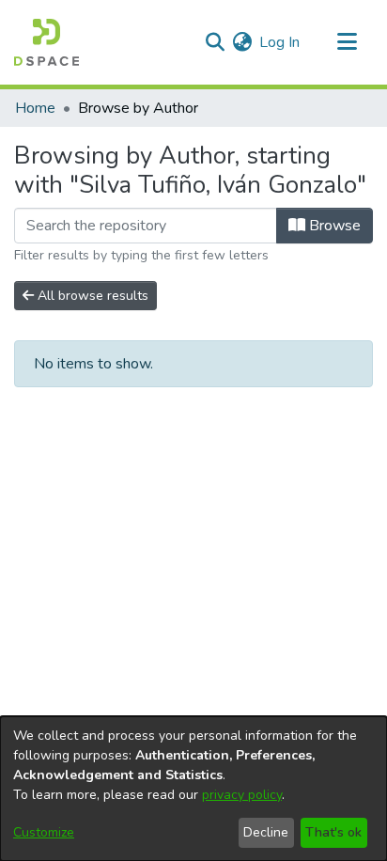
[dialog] (193, 788)
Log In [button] (280, 42)
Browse (333, 225)
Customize (43, 832)
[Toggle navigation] (346, 42)
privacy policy (242, 795)
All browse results (91, 296)
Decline (265, 832)
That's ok (333, 832)
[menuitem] (242, 42)
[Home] (46, 42)
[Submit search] (214, 42)
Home (35, 108)
